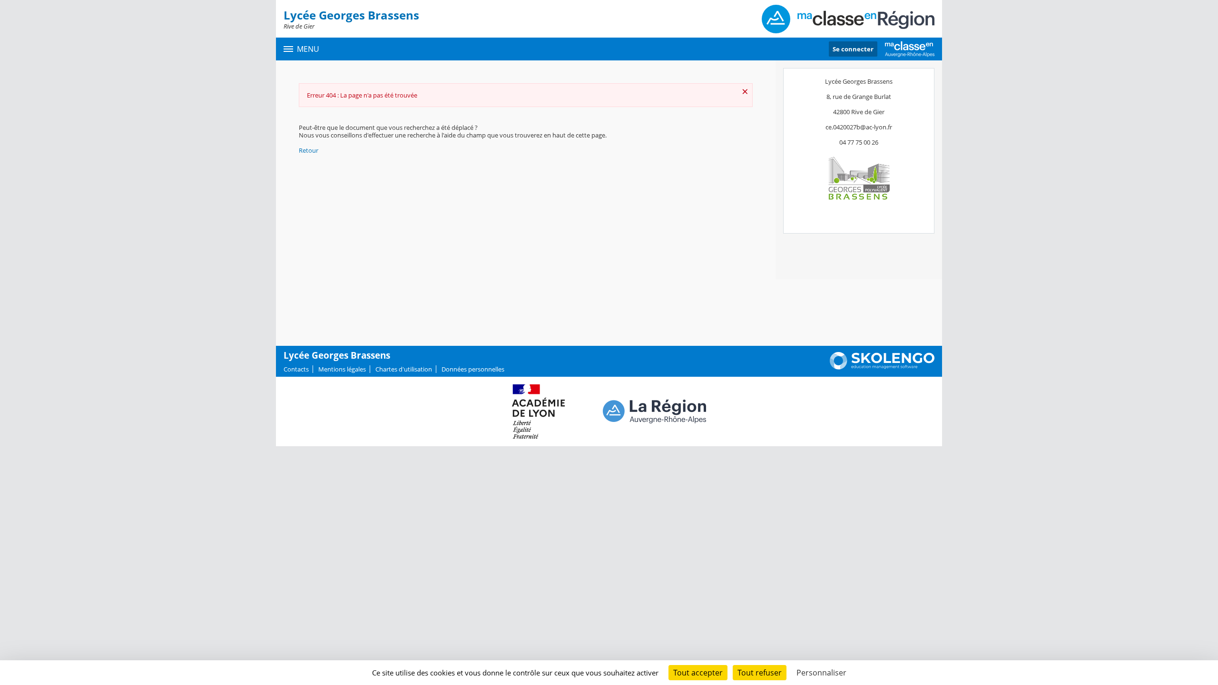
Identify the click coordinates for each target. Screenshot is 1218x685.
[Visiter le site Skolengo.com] (882, 367)
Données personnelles (473, 369)
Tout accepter (698, 672)
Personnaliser (821, 672)
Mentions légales (342, 369)
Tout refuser (759, 672)
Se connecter (853, 49)
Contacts (296, 369)
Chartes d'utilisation (403, 369)
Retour (308, 150)
